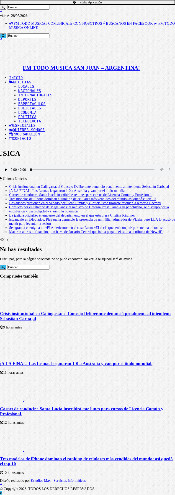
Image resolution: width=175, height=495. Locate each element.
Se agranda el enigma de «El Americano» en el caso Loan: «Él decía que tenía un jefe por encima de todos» (86, 228)
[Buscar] (3, 7)
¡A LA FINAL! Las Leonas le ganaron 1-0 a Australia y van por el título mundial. (67, 191)
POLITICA (27, 117)
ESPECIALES (24, 125)
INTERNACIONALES (35, 95)
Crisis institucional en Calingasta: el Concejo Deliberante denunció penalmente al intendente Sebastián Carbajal (89, 186)
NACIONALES (29, 91)
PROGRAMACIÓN (26, 134)
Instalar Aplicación (89, 2)
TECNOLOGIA (29, 121)
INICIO (16, 78)
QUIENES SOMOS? (29, 130)
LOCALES (26, 86)
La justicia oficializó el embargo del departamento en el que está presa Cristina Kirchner (72, 215)
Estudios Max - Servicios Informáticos (58, 480)
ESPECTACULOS (32, 104)
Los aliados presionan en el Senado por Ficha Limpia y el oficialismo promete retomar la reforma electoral (85, 203)
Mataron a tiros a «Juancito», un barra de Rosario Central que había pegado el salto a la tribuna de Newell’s (86, 232)
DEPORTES (27, 99)
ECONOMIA (27, 112)
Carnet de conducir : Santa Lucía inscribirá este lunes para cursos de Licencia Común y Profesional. (80, 195)
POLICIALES (29, 108)
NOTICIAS (22, 82)
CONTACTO (22, 138)
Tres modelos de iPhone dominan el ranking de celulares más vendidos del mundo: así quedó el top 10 (82, 199)
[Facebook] (1, 11)
